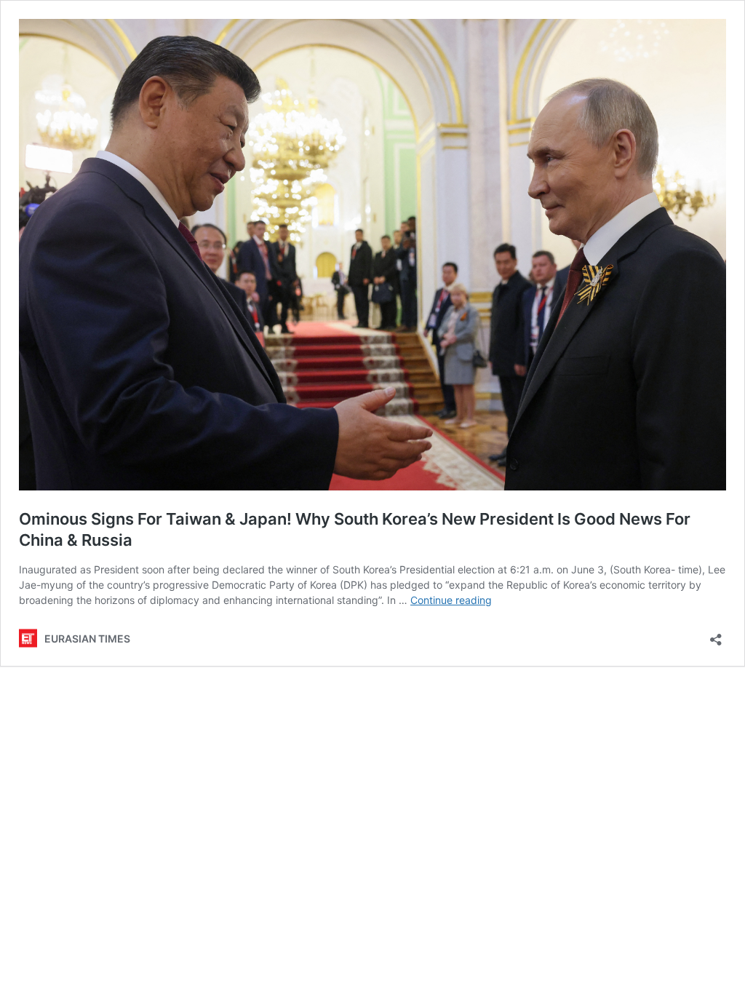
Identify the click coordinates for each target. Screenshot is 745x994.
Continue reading (451, 600)
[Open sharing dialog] (716, 635)
